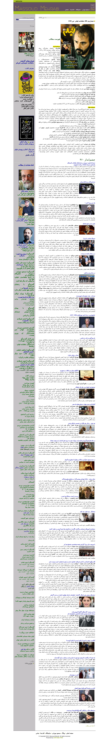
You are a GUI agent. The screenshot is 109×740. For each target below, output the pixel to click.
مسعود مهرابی (56, 733)
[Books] (72, 10)
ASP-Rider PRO (58, 738)
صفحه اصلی (69, 733)
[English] (92, 5)
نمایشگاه (48, 733)
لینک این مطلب (90, 726)
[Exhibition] (78, 10)
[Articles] (66, 10)
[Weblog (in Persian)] (92, 10)
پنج (29, 142)
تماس (37, 733)
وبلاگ (63, 733)
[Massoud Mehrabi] (86, 10)
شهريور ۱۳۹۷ (29, 663)
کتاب (42, 733)
